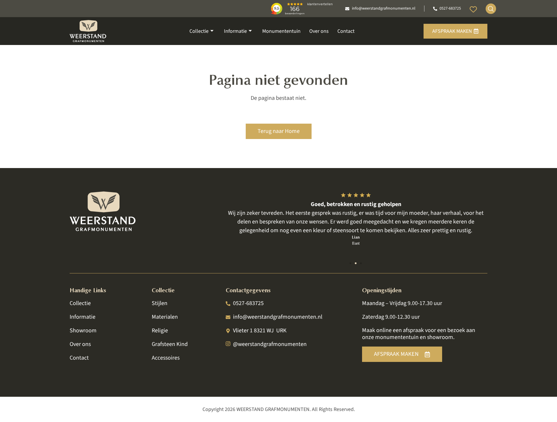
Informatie (235, 31)
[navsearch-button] (491, 8)
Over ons (319, 31)
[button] (350, 263)
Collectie (199, 31)
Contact (346, 31)
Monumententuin (281, 31)
